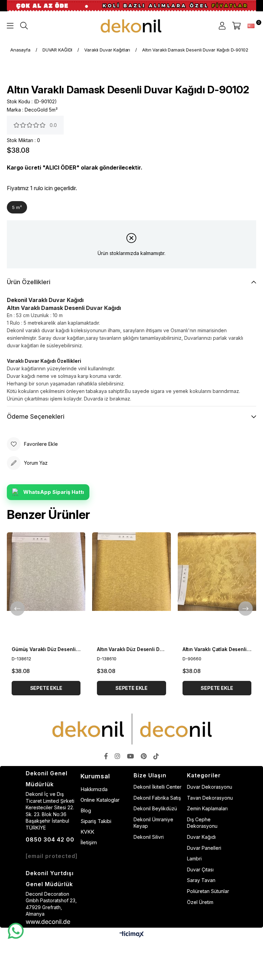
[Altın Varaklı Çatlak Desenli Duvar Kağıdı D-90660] (217, 587)
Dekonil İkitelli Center (157, 787)
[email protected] (52, 856)
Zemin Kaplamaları (207, 808)
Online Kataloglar (100, 800)
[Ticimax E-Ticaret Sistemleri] (132, 934)
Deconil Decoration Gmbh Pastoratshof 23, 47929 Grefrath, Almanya (51, 904)
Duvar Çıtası (200, 869)
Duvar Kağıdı (201, 837)
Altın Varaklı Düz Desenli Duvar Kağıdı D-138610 (131, 649)
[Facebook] (106, 756)
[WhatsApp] (15, 931)
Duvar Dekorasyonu (209, 787)
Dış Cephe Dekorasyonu (202, 822)
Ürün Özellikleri (28, 282)
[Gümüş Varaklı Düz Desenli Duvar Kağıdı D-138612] (46, 587)
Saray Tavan (201, 880)
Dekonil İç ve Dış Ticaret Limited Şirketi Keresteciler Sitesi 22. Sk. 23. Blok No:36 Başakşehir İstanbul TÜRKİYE (50, 811)
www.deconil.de (48, 921)
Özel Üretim (200, 902)
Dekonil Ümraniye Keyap (153, 822)
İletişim (88, 842)
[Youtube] (130, 756)
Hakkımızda (94, 789)
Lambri (194, 858)
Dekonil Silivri (149, 837)
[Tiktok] (156, 756)
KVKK (87, 831)
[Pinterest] (144, 756)
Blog (85, 810)
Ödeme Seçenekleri (35, 416)
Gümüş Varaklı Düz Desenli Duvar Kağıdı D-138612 (46, 649)
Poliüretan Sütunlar (208, 891)
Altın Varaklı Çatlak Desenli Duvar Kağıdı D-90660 (217, 649)
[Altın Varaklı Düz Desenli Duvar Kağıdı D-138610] (131, 587)
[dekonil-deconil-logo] (131, 729)
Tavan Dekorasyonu (210, 798)
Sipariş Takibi (95, 821)
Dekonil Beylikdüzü (155, 808)
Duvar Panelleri (204, 848)
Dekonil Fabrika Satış (157, 798)
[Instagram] (117, 756)
